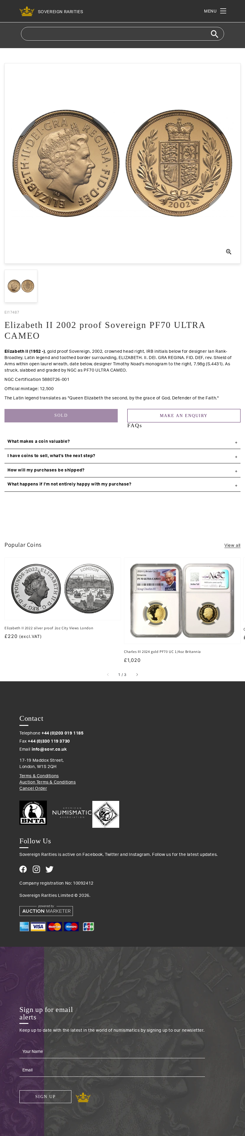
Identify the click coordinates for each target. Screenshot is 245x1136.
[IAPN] (105, 813)
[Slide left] (108, 674)
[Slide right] (136, 674)
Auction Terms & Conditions (47, 782)
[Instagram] (36, 869)
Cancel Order (33, 789)
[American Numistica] (72, 812)
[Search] (214, 34)
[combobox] (122, 34)
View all (232, 545)
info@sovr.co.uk (49, 749)
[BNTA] (35, 813)
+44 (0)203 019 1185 (62, 733)
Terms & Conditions (39, 776)
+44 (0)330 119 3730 (49, 741)
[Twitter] (49, 869)
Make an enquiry (184, 415)
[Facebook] (23, 869)
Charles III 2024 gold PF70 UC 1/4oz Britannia (162, 651)
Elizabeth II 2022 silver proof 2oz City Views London (48, 627)
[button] (122, 442)
